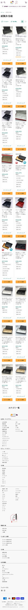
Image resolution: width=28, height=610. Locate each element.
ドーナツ (17, 488)
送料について (17, 603)
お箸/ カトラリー (5, 578)
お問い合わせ (10, 601)
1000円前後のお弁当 (7, 264)
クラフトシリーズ (5, 438)
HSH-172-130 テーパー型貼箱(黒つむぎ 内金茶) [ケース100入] (7, 255)
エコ (3, 479)
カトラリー (18, 429)
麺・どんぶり (5, 490)
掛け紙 (3, 570)
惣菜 (16, 496)
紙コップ (4, 455)
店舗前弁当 (4, 431)
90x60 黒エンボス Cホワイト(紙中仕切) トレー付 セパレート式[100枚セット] (7, 300)
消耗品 (3, 473)
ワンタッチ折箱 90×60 (7, 539)
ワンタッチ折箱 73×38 (7, 543)
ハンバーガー (18, 490)
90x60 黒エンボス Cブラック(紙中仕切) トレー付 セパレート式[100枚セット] (21, 300)
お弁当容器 (5, 93)
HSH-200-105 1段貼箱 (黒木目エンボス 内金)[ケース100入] (21, 167)
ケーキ (3, 510)
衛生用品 (4, 468)
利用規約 (21, 604)
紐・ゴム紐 (18, 423)
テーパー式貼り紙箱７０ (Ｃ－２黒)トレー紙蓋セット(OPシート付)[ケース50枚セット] (7, 82)
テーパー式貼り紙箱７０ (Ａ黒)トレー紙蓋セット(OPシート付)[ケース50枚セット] (7, 125)
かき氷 (17, 499)
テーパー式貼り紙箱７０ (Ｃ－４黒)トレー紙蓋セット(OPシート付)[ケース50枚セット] (7, 212)
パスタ (3, 494)
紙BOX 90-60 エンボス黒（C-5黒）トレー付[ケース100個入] (21, 41)
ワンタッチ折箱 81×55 (6, 541)
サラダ (3, 496)
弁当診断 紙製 (5, 49)
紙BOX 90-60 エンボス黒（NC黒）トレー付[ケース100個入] (21, 82)
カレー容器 (4, 433)
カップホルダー (5, 458)
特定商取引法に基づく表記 (11, 604)
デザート (4, 505)
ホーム (2, 12)
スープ (3, 507)
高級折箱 (4, 423)
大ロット (4, 481)
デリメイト (4, 443)
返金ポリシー (9, 603)
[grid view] (22, 21)
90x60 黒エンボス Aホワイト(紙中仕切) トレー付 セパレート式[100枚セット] (21, 340)
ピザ (3, 492)
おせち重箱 (4, 556)
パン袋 (3, 451)
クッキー (4, 508)
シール (3, 477)
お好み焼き (4, 503)
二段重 (3, 532)
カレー (3, 497)
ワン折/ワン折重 (5, 427)
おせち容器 (4, 425)
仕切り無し (4, 530)
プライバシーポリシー (20, 601)
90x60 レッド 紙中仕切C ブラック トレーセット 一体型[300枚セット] (21, 255)
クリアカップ (5, 457)
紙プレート (4, 445)
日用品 (3, 472)
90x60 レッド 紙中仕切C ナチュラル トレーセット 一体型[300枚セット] (7, 168)
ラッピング (4, 475)
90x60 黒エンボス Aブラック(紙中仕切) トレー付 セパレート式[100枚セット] (7, 379)
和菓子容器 (4, 462)
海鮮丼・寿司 (5, 488)
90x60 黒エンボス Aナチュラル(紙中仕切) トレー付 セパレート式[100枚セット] (21, 379)
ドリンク (17, 497)
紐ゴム (3, 565)
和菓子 (17, 494)
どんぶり (4, 434)
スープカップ (5, 453)
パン (3, 499)
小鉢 (16, 422)
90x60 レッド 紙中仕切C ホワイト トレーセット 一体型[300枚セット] (21, 125)
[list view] (25, 21)
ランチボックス (5, 436)
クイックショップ (7, 60)
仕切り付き (4, 528)
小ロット (4, 482)
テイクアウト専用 (5, 557)
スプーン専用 (5, 545)
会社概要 (4, 601)
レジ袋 (17, 427)
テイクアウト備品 (19, 431)
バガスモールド (5, 440)
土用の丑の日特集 (19, 180)
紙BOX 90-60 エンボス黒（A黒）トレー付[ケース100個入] (7, 40)
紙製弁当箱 (5, 51)
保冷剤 (3, 470)
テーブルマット (5, 569)
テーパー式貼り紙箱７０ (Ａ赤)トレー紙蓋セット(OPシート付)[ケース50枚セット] (21, 212)
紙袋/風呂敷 (4, 581)
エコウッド (4, 442)
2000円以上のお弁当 (20, 176)
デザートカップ (5, 460)
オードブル (18, 492)
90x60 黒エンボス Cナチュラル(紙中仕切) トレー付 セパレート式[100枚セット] (7, 340)
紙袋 (16, 425)
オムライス (4, 501)
